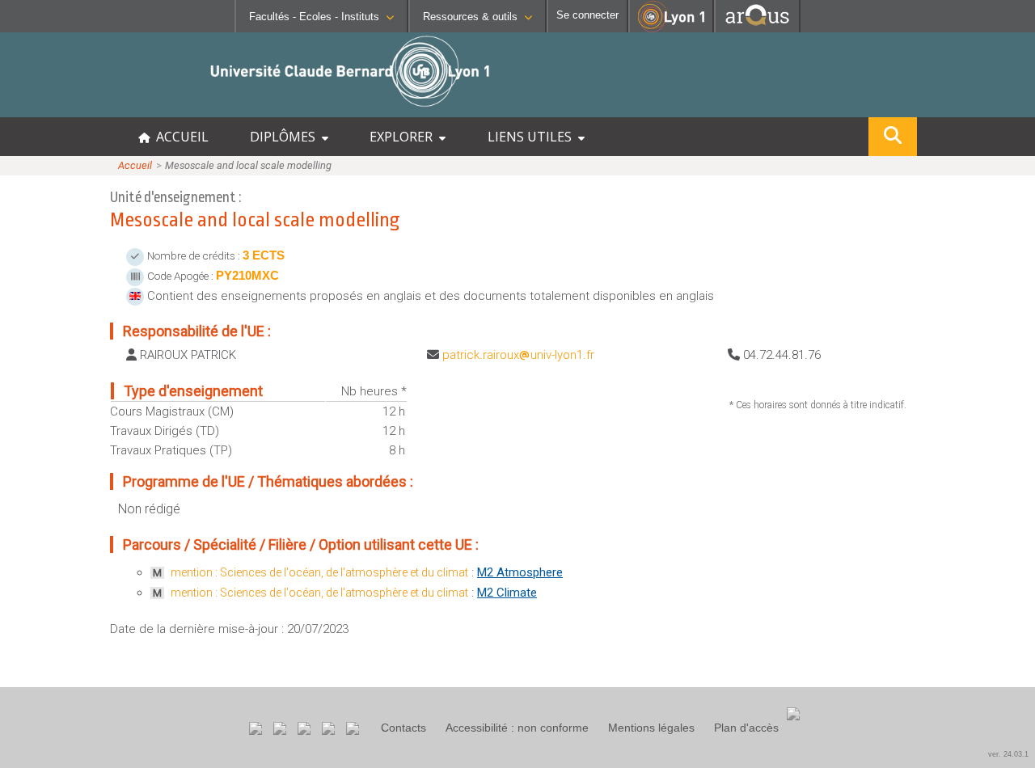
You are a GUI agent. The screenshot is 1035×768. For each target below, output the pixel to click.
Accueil (135, 165)
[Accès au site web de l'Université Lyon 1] (671, 29)
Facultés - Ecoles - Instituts (314, 17)
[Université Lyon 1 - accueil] (142, 109)
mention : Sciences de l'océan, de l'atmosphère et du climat (319, 572)
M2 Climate (507, 592)
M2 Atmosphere (520, 572)
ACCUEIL (179, 137)
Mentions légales (651, 727)
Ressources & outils (470, 17)
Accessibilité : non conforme (517, 727)
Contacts (403, 727)
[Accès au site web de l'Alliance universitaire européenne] (757, 28)
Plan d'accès (746, 727)
